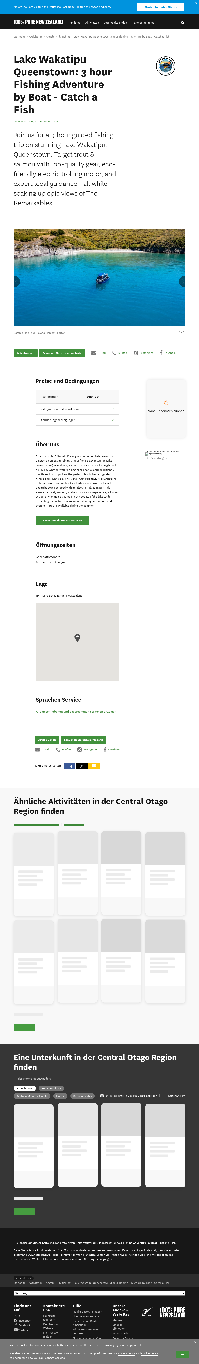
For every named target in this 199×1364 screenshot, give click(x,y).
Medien (117, 1320)
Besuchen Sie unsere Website (62, 353)
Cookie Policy (149, 1353)
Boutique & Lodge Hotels (32, 1096)
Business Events (123, 1338)
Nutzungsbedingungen (87, 1338)
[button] (74, 23)
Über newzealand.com (86, 1316)
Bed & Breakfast (51, 1088)
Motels (60, 1096)
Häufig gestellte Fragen (87, 1311)
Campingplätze (82, 1096)
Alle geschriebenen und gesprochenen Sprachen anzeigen (76, 711)
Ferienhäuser (25, 1088)
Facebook (24, 1325)
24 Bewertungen (157, 458)
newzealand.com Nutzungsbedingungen (88, 1259)
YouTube (23, 1330)
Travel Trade (120, 1333)
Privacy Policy (126, 1353)
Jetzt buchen (25, 353)
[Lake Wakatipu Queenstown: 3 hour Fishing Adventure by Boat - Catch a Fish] (165, 66)
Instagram (24, 1320)
